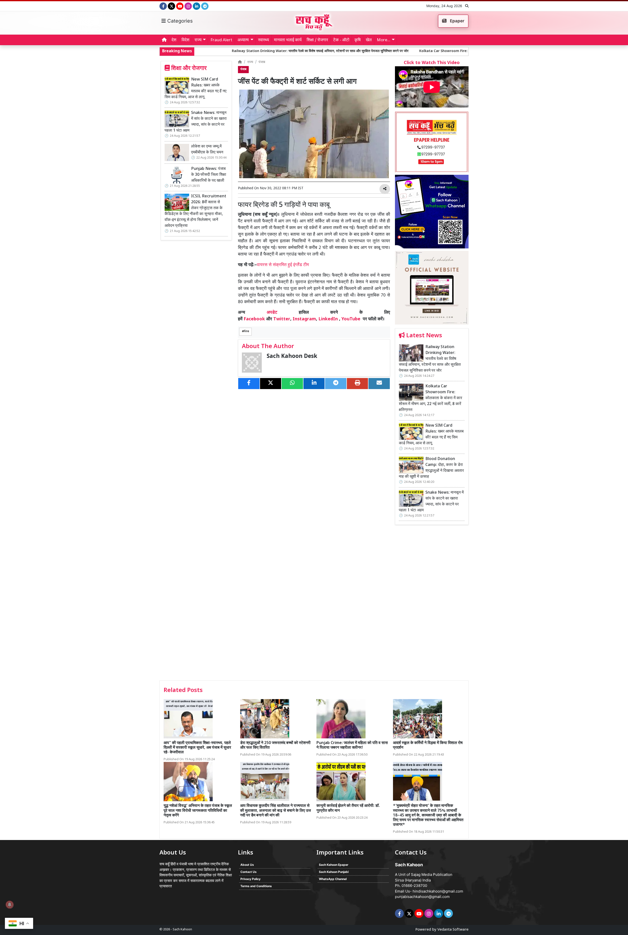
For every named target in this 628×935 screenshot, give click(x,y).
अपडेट (272, 312)
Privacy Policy (250, 879)
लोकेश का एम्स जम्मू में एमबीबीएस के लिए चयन (207, 149)
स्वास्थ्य (263, 40)
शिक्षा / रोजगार (317, 40)
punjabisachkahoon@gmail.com (422, 896)
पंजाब (262, 62)
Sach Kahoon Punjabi (334, 872)
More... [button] (383, 40)
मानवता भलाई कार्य (287, 40)
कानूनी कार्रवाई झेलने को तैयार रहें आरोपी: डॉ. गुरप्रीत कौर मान (348, 808)
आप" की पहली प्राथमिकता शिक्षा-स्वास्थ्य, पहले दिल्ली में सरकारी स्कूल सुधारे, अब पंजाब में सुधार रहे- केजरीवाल (197, 748)
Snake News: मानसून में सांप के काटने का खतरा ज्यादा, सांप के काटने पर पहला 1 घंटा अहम (196, 121)
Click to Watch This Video (432, 63)
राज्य (250, 62)
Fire (246, 331)
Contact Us (248, 872)
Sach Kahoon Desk (292, 356)
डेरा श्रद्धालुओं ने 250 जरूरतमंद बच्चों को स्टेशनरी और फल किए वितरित (275, 745)
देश (173, 40)
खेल (369, 40)
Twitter (281, 319)
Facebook (254, 319)
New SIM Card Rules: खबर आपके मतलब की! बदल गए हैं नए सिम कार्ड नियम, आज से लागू (195, 88)
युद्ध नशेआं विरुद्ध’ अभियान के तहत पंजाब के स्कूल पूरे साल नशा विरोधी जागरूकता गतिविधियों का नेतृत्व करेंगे (198, 810)
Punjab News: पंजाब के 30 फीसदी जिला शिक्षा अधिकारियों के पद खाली (208, 174)
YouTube (350, 319)
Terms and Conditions (256, 886)
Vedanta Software (453, 929)
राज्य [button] (198, 40)
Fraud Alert (221, 40)
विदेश (185, 40)
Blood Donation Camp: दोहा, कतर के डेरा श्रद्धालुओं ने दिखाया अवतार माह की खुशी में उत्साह (431, 468)
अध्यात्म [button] (243, 40)
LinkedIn (328, 319)
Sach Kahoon (182, 929)
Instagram (304, 319)
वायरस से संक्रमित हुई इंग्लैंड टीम (283, 265)
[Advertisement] (432, 604)
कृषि (357, 40)
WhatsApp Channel (333, 879)
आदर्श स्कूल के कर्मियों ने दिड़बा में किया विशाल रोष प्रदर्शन (428, 745)
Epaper (456, 20)
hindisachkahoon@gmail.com (438, 891)
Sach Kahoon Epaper (333, 865)
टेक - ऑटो (341, 40)
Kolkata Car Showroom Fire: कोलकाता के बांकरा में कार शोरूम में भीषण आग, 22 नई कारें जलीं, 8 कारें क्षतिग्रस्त (435, 51)
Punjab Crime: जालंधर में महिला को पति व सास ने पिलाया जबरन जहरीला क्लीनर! (352, 745)
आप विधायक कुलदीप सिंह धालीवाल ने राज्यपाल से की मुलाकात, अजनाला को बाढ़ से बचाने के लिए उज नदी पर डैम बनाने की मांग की (275, 810)
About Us (247, 865)
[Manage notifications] (9, 904)
